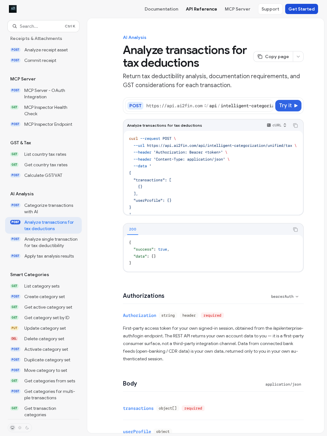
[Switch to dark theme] (27, 428)
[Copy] (267, 105)
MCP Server (237, 9)
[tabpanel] (213, 253)
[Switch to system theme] (12, 428)
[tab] (132, 229)
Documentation (161, 9)
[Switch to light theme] (20, 428)
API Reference (201, 9)
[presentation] (43, 225)
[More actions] (298, 56)
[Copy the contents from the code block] (295, 125)
